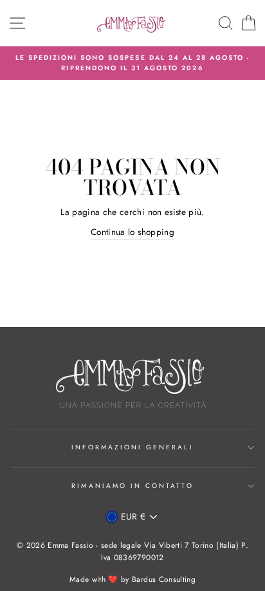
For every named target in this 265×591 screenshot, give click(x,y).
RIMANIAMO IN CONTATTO (132, 486)
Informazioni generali (132, 447)
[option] (132, 63)
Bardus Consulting (164, 579)
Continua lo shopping (132, 231)
